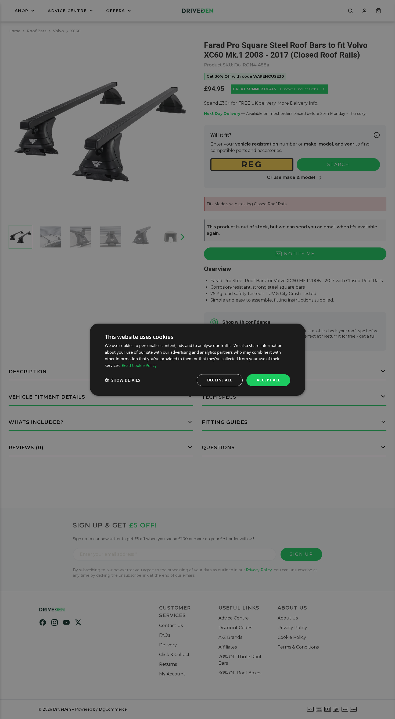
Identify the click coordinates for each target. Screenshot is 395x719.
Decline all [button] (219, 379)
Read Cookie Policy (139, 365)
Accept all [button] (268, 379)
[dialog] (197, 359)
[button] (122, 380)
